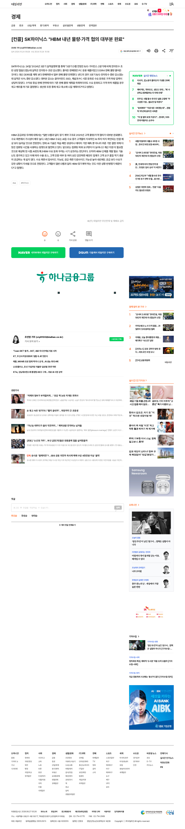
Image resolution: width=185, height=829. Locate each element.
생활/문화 (82, 3)
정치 (57, 3)
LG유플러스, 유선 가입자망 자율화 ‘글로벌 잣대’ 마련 (34, 366)
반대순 (35, 516)
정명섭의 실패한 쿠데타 (140, 580)
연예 (102, 3)
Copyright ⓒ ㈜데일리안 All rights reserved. (132, 821)
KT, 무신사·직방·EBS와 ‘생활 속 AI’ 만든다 (30, 356)
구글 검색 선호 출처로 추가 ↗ (132, 51)
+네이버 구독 (116, 339)
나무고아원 (137, 571)
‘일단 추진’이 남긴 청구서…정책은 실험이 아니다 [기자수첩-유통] (160, 648)
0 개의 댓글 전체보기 (67, 525)
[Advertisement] (67, 482)
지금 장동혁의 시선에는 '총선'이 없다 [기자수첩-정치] (151, 676)
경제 (73, 3)
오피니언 (48, 3)
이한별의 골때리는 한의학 (141, 552)
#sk (14, 183)
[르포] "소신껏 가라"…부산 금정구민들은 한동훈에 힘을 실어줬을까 (57, 440)
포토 (136, 3)
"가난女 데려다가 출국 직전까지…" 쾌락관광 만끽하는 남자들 (54, 425)
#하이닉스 (25, 183)
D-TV (144, 3)
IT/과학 (93, 3)
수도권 (127, 3)
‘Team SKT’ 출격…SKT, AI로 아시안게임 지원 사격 (34, 350)
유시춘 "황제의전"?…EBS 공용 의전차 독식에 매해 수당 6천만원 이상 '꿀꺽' (63, 455)
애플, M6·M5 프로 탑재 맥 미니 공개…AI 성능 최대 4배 (35, 361)
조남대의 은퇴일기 (138, 567)
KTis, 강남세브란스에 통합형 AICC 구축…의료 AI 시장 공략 (37, 372)
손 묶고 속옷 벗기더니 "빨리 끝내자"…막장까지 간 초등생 (52, 410)
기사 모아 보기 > (32, 341)
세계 (119, 3)
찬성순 (24, 516)
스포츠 (110, 3)
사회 (65, 3)
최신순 (14, 516)
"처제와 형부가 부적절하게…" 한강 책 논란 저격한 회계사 (52, 395)
